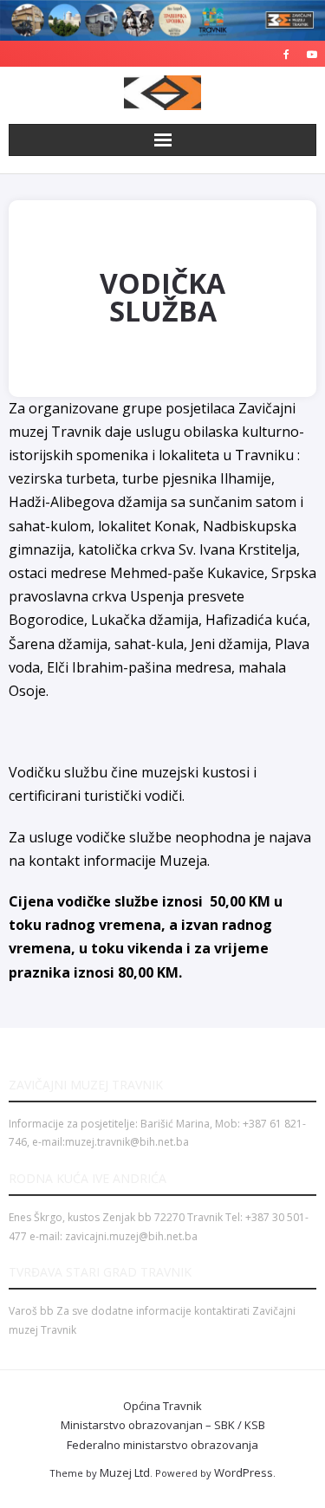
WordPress (243, 1472)
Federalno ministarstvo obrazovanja (162, 1445)
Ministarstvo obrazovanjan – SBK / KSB (163, 1425)
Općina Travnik (162, 1406)
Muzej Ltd (125, 1472)
